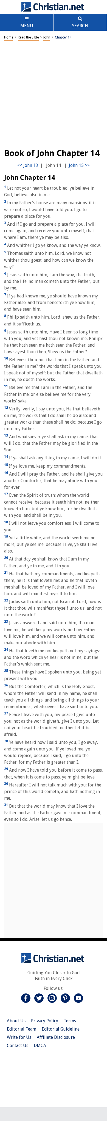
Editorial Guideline (61, 1029)
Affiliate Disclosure (56, 1037)
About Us (16, 1020)
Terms (70, 1020)
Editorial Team (21, 1029)
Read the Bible (28, 37)
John (46, 37)
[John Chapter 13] (27, 165)
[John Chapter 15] (79, 165)
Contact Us (17, 1045)
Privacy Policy (44, 1020)
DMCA (40, 1045)
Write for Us (19, 1037)
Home (8, 37)
